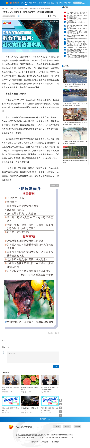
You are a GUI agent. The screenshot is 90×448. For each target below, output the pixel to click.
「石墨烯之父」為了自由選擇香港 (76, 47)
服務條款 (55, 442)
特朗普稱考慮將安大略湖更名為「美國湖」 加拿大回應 (77, 29)
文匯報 (56, 426)
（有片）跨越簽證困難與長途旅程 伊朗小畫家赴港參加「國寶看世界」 (75, 123)
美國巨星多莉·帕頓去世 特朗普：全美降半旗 (77, 26)
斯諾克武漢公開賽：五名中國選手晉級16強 (77, 53)
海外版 (77, 426)
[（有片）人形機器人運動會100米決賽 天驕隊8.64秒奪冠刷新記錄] (75, 76)
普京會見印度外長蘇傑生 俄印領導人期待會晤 (49, 388)
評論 (48, 3)
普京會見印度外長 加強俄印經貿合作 (10, 388)
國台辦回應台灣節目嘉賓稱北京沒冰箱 (77, 39)
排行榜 (65, 7)
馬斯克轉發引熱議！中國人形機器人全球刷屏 (75, 161)
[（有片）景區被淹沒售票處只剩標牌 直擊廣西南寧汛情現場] (75, 133)
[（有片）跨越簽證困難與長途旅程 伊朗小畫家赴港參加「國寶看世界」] (75, 114)
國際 (44, 3)
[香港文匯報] (7, 3)
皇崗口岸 (16, 3)
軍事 (56, 3)
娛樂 (65, 3)
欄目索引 (43, 419)
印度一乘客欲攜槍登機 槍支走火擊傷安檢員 (49, 409)
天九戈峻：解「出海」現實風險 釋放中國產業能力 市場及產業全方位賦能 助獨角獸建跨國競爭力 (77, 44)
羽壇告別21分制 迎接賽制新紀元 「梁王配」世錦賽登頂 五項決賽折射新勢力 (77, 13)
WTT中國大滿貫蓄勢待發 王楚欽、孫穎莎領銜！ (77, 16)
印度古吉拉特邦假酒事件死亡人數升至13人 (10, 409)
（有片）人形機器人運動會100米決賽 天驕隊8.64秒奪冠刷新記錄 (74, 85)
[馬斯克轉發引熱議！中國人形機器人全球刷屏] (75, 152)
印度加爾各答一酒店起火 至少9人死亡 (29, 409)
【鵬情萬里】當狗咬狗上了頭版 (76, 42)
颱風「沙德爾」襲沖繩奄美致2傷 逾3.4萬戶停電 (77, 36)
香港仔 (67, 426)
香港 (26, 3)
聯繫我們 (34, 442)
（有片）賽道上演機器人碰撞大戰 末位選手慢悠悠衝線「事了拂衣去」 (75, 104)
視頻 (52, 3)
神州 (30, 3)
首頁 (21, 3)
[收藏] (60, 400)
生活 (69, 3)
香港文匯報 (5, 8)
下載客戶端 (77, 3)
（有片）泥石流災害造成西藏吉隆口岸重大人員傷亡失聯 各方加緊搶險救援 (77, 56)
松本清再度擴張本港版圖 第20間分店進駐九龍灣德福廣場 (77, 50)
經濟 (40, 3)
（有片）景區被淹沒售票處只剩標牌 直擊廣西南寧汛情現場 (75, 142)
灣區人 (35, 3)
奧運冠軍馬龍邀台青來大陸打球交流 (77, 22)
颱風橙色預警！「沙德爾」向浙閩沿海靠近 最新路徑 (77, 32)
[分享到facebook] (60, 408)
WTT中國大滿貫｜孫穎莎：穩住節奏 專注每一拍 (77, 19)
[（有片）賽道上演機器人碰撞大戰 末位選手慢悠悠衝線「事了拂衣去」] (75, 95)
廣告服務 (45, 442)
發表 (56, 366)
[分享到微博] (60, 411)
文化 (61, 3)
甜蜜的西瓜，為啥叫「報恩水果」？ (29, 388)
